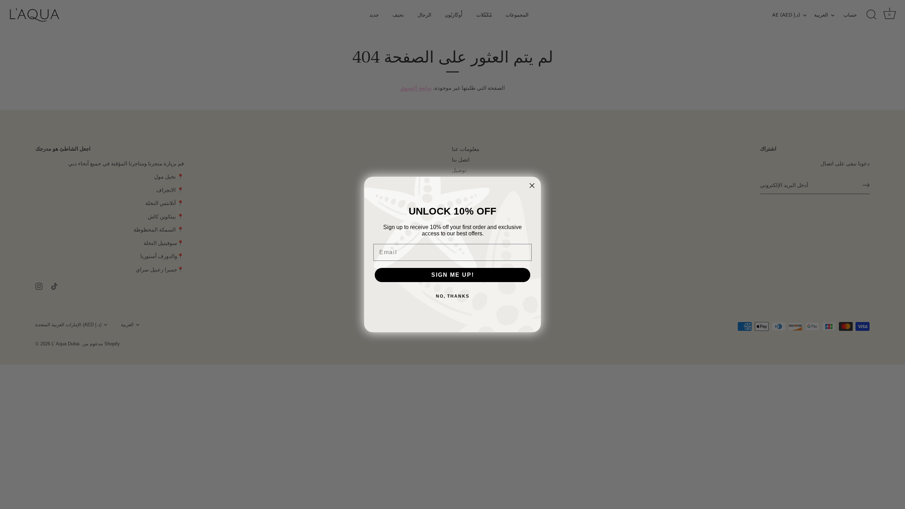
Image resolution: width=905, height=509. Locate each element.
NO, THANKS (452, 296)
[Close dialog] (532, 185)
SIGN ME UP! (452, 275)
